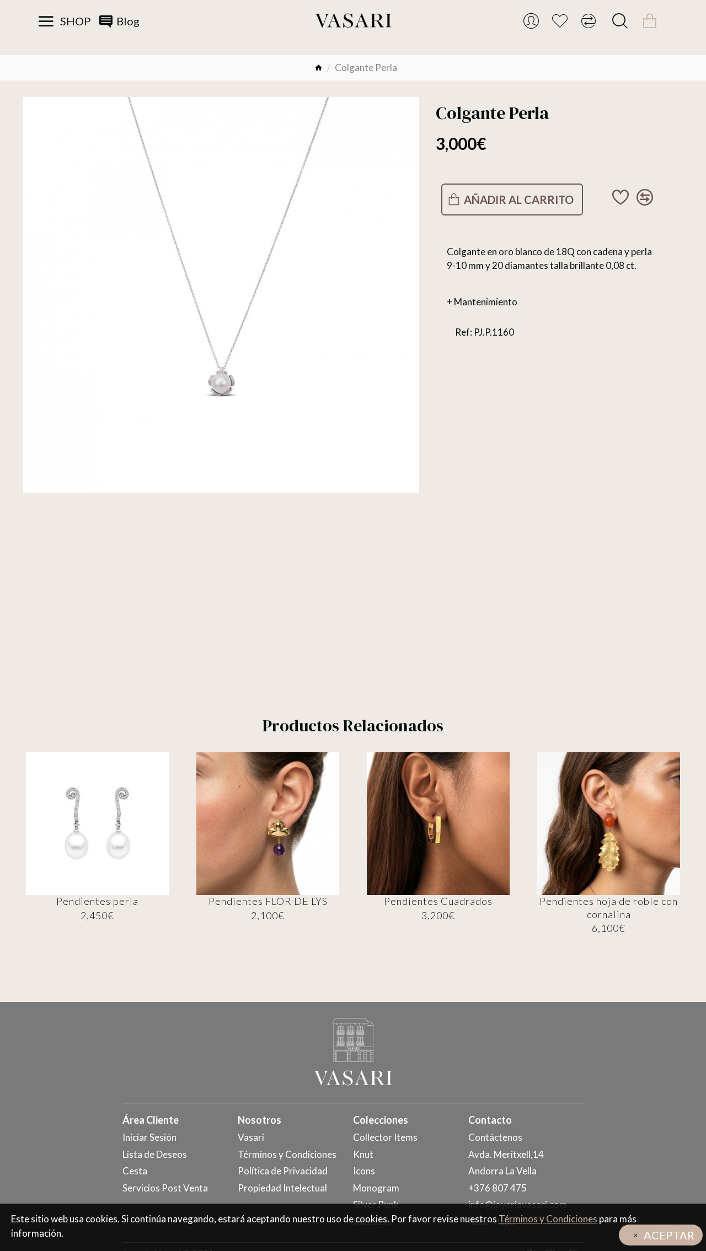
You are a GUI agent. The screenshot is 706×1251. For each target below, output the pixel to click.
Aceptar (669, 1235)
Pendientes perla (97, 901)
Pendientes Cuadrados (438, 901)
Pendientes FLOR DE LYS (268, 901)
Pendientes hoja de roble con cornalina (608, 907)
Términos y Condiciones (548, 1219)
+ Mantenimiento (482, 302)
